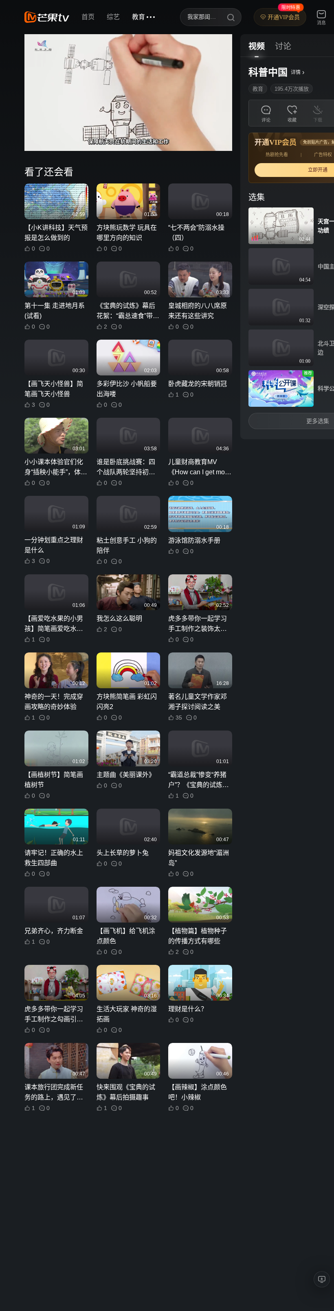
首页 (87, 16)
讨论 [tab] (283, 46)
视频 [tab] (256, 46)
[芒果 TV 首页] (46, 17)
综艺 (113, 16)
